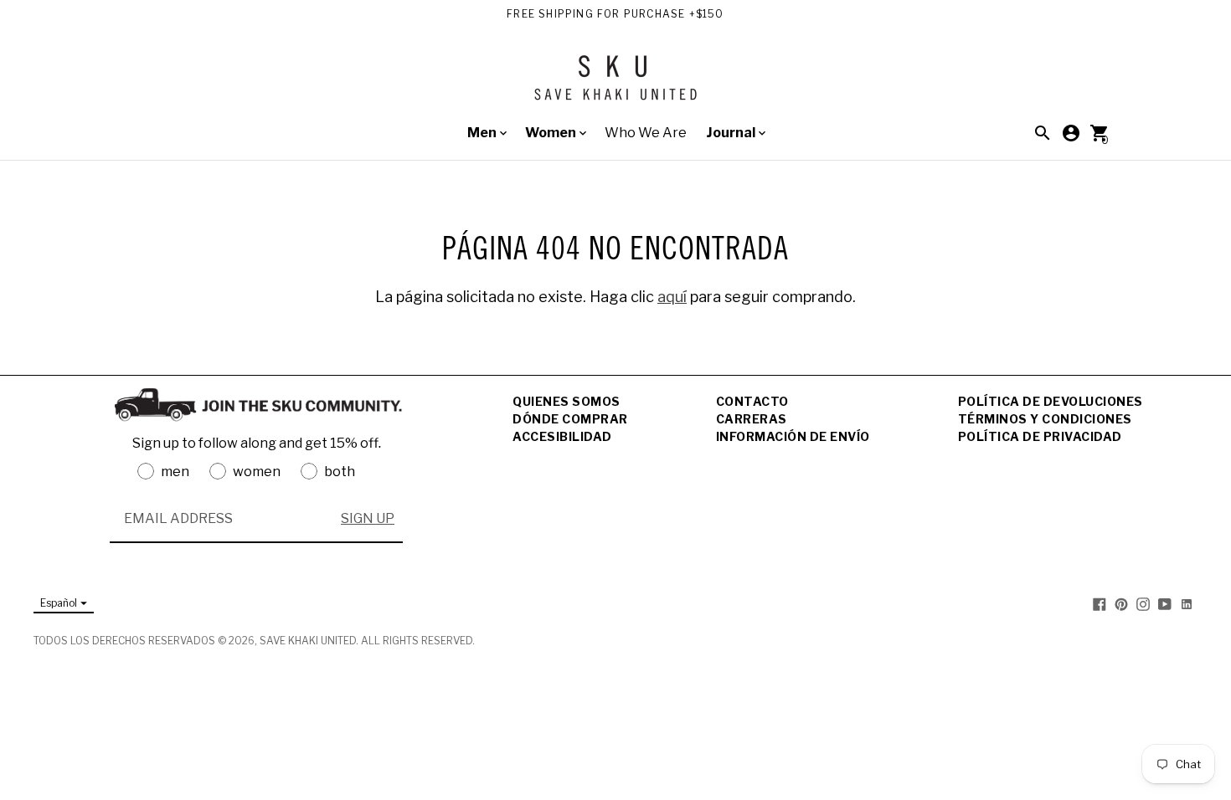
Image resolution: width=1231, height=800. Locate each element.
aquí (672, 296)
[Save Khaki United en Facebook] (1099, 604)
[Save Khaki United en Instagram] (1143, 604)
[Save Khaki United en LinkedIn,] (1186, 604)
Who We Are (646, 133)
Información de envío (793, 436)
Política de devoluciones (1050, 401)
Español (58, 603)
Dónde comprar (570, 419)
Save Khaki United (308, 640)
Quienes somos (566, 401)
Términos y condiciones (1045, 419)
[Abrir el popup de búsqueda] (1043, 133)
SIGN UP (367, 518)
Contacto (752, 401)
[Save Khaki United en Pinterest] (1121, 604)
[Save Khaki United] (615, 84)
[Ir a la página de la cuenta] (1071, 133)
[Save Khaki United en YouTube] (1165, 604)
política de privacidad (1040, 436)
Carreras (751, 419)
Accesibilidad (562, 436)
